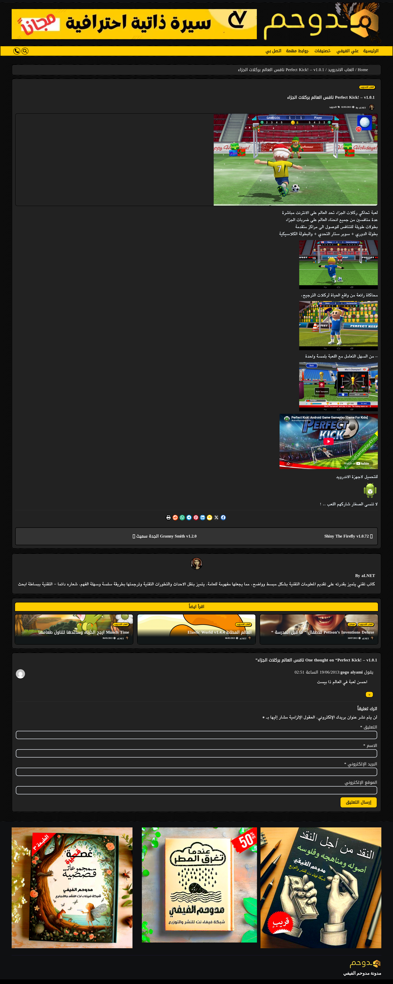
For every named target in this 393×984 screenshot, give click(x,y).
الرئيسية (371, 51)
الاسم (370, 745)
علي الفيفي (348, 51)
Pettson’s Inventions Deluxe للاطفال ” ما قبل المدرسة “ (322, 632)
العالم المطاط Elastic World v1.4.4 (220, 632)
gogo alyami (351, 672)
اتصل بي (274, 51)
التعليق (368, 727)
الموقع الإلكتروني (361, 782)
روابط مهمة (297, 51)
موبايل (352, 624)
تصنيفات (322, 51)
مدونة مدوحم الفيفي (362, 973)
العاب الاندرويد (367, 87)
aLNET (362, 108)
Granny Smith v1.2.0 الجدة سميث (165, 536)
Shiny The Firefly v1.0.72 (347, 536)
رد (369, 694)
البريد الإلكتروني (360, 764)
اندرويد (332, 107)
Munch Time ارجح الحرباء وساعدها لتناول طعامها (83, 632)
